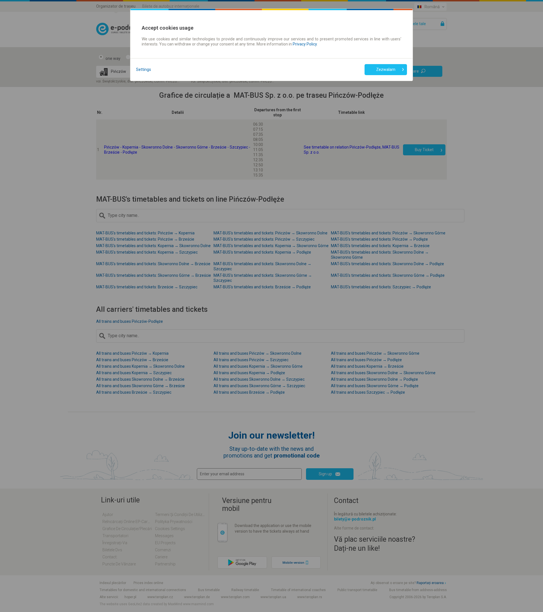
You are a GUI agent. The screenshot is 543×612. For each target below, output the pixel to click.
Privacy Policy (305, 44)
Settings (143, 69)
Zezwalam (385, 69)
